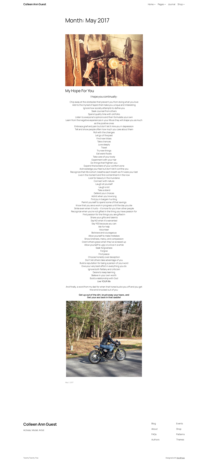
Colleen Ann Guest (34, 4)
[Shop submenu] (184, 4)
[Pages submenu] (165, 4)
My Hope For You (79, 90)
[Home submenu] (155, 4)
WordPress (181, 458)
